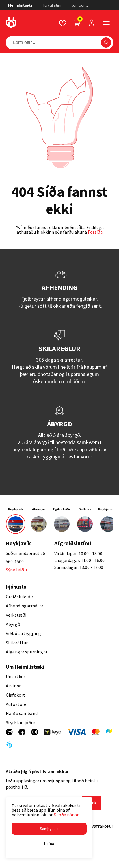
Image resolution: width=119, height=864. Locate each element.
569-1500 (15, 561)
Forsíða (95, 232)
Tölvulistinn (52, 5)
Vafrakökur (102, 826)
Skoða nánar (66, 814)
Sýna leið (15, 570)
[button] (106, 23)
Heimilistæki (20, 5)
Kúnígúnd (79, 5)
